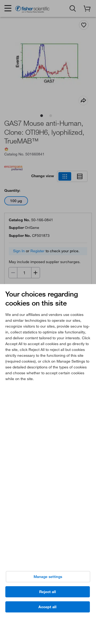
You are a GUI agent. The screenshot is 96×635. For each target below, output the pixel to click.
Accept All (47, 606)
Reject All (47, 591)
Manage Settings (48, 576)
